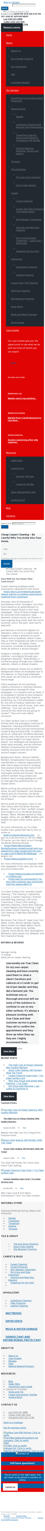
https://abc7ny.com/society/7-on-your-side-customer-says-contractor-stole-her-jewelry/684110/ (25, 881)
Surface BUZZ (15, 1397)
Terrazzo (13, 1228)
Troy (24, 1127)
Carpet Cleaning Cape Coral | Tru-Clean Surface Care (20, 1180)
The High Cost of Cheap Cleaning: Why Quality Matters (20, 1120)
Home (6, 549)
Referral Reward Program (21, 1366)
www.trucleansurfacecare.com (19, 835)
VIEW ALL (13, 363)
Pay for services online (15, 1427)
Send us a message (13, 1422)
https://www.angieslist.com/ (18, 858)
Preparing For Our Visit (22, 1282)
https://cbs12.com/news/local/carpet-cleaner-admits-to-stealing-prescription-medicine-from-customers (21, 594)
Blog (5, 554)
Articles (7, 563)
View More (9, 1051)
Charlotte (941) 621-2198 (21, 1417)
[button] (10, 1487)
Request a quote (12, 27)
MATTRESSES (14, 1313)
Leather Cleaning (19, 1305)
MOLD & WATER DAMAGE (22, 1329)
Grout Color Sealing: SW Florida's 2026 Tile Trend (22, 1150)
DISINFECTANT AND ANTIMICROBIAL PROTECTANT (22, 1338)
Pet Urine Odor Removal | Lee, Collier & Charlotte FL (23, 1087)
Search (4, 526)
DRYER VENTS (14, 1321)
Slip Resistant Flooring (25, 1249)
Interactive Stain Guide (20, 1386)
